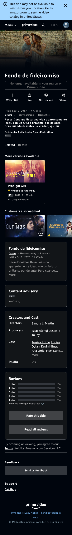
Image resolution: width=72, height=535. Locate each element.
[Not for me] (46, 95)
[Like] (29, 95)
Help (35, 517)
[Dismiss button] (65, 5)
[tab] (10, 144)
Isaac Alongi (40, 331)
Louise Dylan (32, 132)
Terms (9, 448)
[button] (26, 403)
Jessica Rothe (17, 132)
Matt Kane (53, 351)
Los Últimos (25, 226)
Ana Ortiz (38, 351)
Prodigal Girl (25, 171)
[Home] (29, 25)
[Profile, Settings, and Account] (66, 25)
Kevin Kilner (46, 132)
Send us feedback (51, 512)
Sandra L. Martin (43, 323)
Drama (9, 114)
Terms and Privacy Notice (23, 512)
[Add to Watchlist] (12, 95)
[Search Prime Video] (43, 25)
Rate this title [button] (36, 415)
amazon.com (18, 12)
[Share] (63, 95)
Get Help (10, 489)
